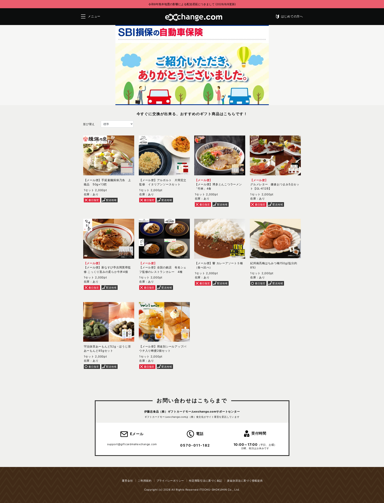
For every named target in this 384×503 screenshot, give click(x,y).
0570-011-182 (195, 445)
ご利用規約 (145, 480)
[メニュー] (83, 16)
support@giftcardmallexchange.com (132, 444)
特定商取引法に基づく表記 (205, 480)
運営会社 (127, 480)
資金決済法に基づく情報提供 (245, 480)
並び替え (89, 124)
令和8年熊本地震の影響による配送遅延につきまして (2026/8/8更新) (192, 4)
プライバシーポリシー (170, 480)
